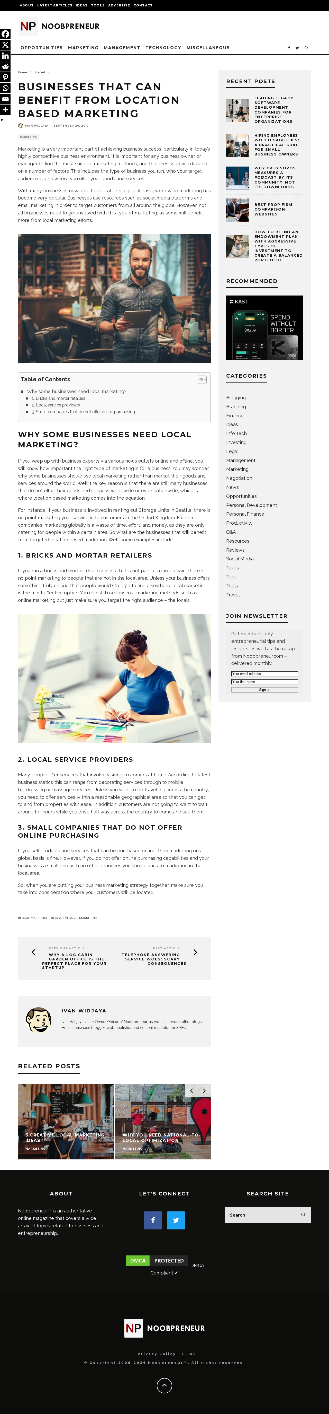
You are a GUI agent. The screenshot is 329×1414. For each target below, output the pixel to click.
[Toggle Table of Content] (199, 379)
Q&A (231, 532)
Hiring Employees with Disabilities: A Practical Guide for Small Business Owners (277, 145)
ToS (191, 1354)
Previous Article (67, 948)
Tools (98, 5)
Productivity (239, 523)
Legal (232, 451)
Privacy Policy (157, 1354)
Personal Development (251, 505)
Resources (237, 541)
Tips (231, 576)
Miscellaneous (208, 47)
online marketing (36, 600)
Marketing (83, 47)
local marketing (34, 918)
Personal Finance (245, 514)
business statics (35, 782)
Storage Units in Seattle (165, 510)
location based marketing (75, 918)
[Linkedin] (5, 55)
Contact (143, 5)
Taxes (232, 567)
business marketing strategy (117, 885)
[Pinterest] (5, 77)
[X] (5, 44)
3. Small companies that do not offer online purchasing (83, 411)
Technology (163, 47)
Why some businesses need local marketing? (76, 391)
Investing (236, 442)
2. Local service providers (56, 405)
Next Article (166, 948)
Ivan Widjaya (37, 125)
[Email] (5, 98)
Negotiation (239, 478)
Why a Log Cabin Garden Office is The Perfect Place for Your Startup (74, 961)
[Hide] (2, 120)
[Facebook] (5, 34)
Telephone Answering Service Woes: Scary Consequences (154, 959)
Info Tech (236, 433)
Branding (236, 406)
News (232, 487)
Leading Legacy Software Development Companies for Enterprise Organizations (274, 110)
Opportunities (42, 47)
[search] (303, 1215)
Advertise (119, 5)
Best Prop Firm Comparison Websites (273, 209)
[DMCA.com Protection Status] (157, 1265)
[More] (5, 109)
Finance (235, 415)
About (27, 5)
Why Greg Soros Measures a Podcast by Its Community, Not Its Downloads (275, 177)
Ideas (81, 5)
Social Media (240, 558)
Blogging (236, 397)
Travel (233, 594)
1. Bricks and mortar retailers (58, 398)
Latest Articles (54, 5)
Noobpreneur (135, 1021)
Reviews (235, 550)
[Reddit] (5, 66)
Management (122, 47)
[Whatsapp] (5, 88)
